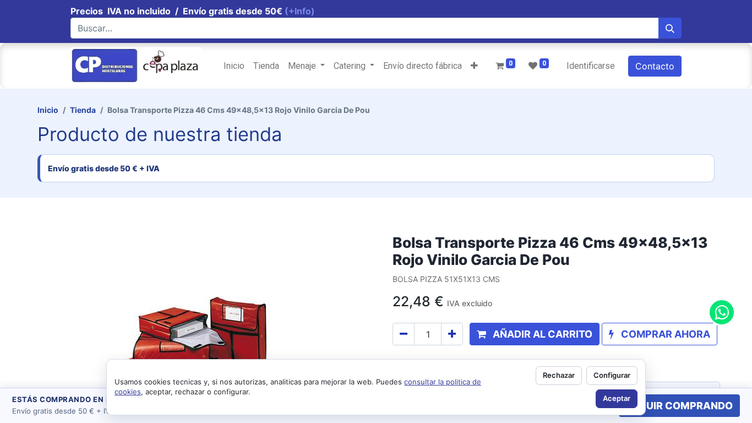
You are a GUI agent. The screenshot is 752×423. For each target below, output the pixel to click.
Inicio (47, 110)
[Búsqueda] (670, 28)
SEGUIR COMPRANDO (679, 405)
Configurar (611, 375)
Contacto (654, 66)
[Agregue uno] (452, 334)
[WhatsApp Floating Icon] (721, 312)
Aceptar (616, 398)
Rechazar (559, 375)
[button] (474, 66)
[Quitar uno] (404, 334)
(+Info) (300, 11)
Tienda (83, 110)
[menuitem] (234, 66)
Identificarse (590, 66)
